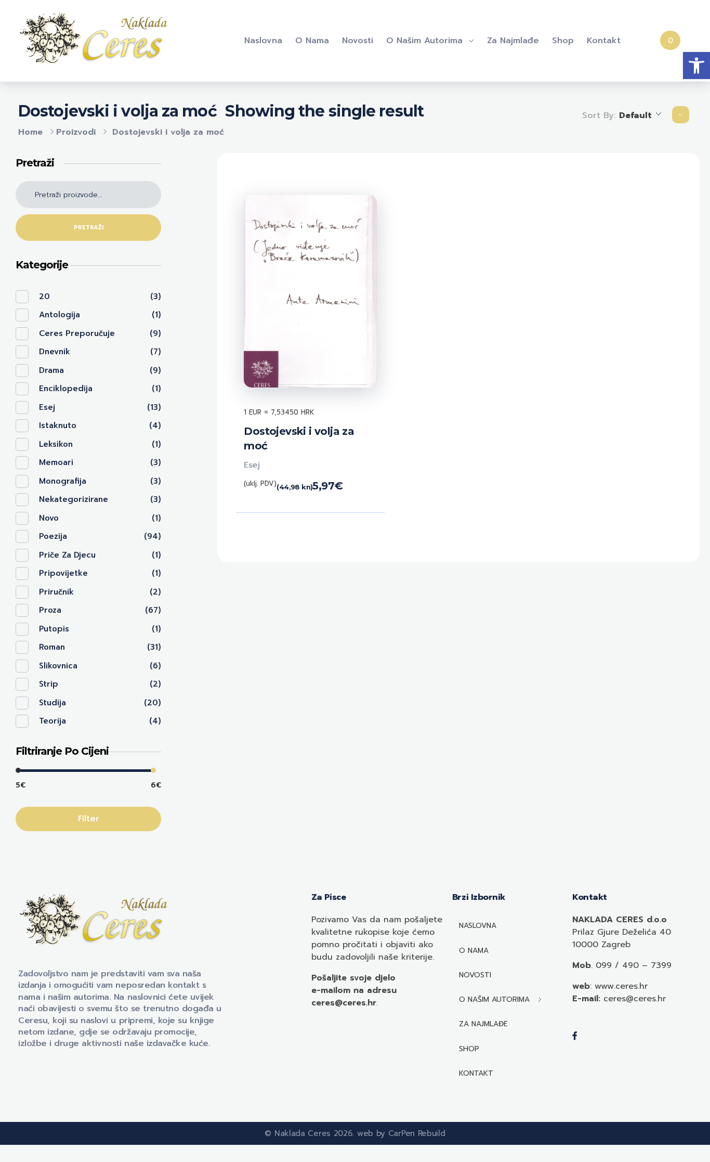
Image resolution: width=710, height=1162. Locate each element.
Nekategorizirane (73, 499)
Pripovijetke (63, 573)
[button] (696, 65)
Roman (52, 647)
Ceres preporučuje (77, 333)
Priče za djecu (67, 555)
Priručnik (56, 592)
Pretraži (88, 227)
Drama (51, 370)
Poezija (53, 536)
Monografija (62, 481)
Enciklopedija (66, 388)
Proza (50, 610)
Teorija (52, 721)
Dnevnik (54, 351)
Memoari (56, 462)
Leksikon (56, 444)
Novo (49, 518)
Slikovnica (58, 666)
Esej (251, 465)
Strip (48, 684)
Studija (52, 702)
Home (30, 132)
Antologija (59, 314)
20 (44, 296)
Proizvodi (76, 132)
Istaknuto (57, 425)
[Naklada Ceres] (96, 39)
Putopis (54, 629)
